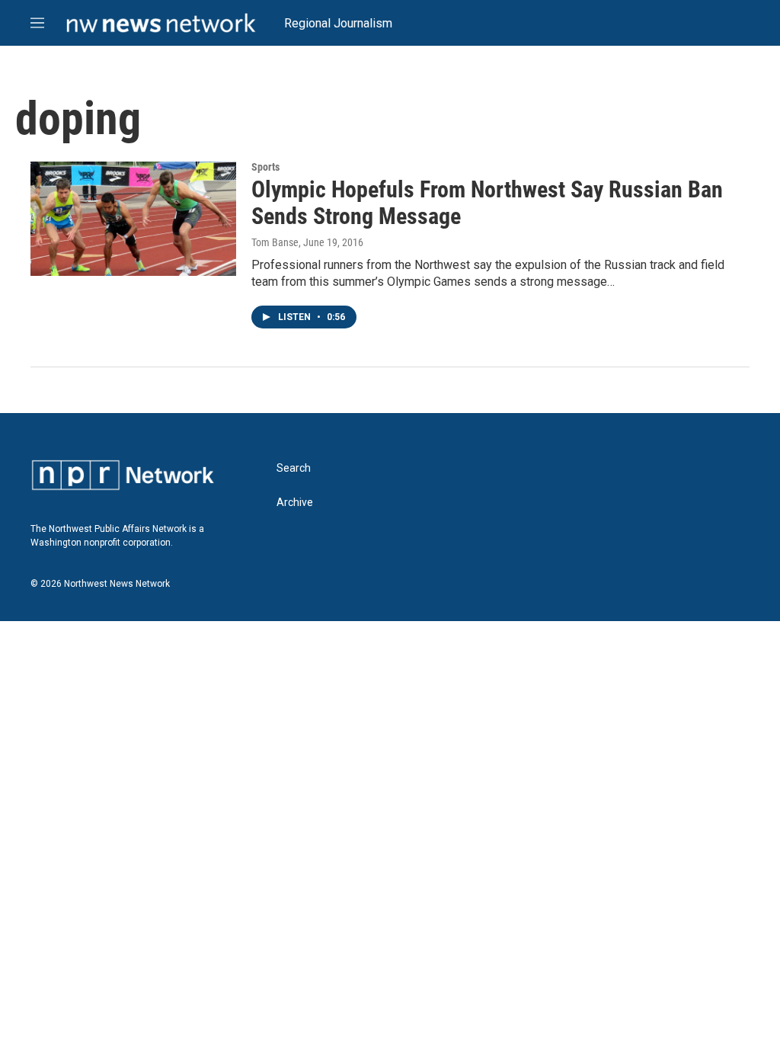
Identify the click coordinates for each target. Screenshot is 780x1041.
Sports (265, 167)
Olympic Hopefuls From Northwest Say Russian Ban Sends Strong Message (487, 202)
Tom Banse (275, 242)
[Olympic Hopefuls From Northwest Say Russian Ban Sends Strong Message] (133, 219)
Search (294, 468)
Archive (295, 502)
